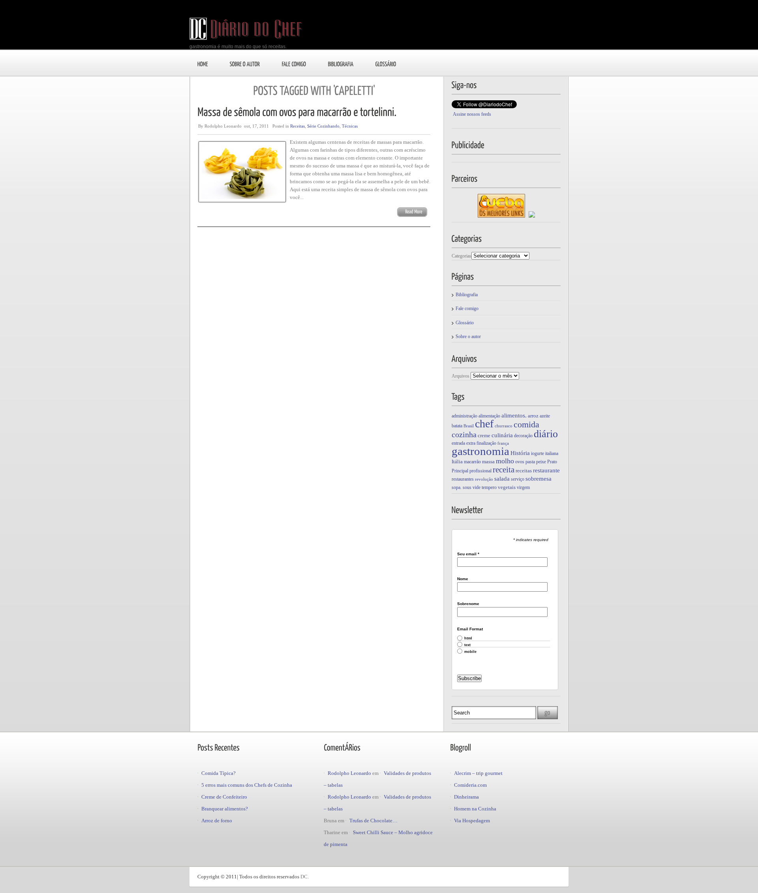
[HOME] (202, 63)
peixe (541, 461)
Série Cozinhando (323, 126)
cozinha (464, 434)
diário (546, 434)
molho (505, 461)
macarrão (472, 461)
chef (484, 423)
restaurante (546, 470)
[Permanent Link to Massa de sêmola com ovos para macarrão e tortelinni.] (296, 111)
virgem (523, 487)
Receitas (297, 126)
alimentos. (514, 415)
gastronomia (480, 451)
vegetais (507, 487)
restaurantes (463, 479)
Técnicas (350, 126)
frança (503, 443)
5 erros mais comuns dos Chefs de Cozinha (246, 785)
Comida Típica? (218, 773)
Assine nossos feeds (472, 114)
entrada (458, 443)
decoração (523, 435)
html (468, 638)
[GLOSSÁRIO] (385, 63)
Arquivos (460, 376)
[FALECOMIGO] (294, 63)
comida (526, 424)
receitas (524, 471)
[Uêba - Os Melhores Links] (501, 216)
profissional (480, 471)
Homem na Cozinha (475, 809)
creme (484, 435)
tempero (489, 487)
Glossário (465, 322)
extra (470, 443)
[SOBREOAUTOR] (245, 63)
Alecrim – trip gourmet (478, 773)
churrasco (503, 426)
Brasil (468, 426)
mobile (470, 652)
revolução (484, 479)
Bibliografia (467, 294)
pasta (530, 461)
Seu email (468, 554)
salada (502, 478)
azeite (545, 416)
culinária (502, 435)
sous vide (471, 487)
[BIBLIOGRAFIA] (341, 63)
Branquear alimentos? (224, 809)
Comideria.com (470, 785)
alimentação (489, 416)
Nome (462, 579)
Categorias (461, 256)
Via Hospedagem (472, 820)
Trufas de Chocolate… (373, 820)
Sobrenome (468, 604)
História (520, 452)
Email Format (470, 629)
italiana (551, 453)
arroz (533, 416)
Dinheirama (466, 797)
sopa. (457, 487)
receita (503, 469)
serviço (517, 479)
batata (457, 426)
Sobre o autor (468, 336)
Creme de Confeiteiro (224, 797)
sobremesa (538, 479)
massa (488, 461)
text (467, 645)
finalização (486, 443)
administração (464, 416)
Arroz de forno (216, 820)
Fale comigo (467, 308)
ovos (519, 461)
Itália (457, 461)
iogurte (537, 453)
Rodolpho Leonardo (349, 773)
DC (304, 877)
